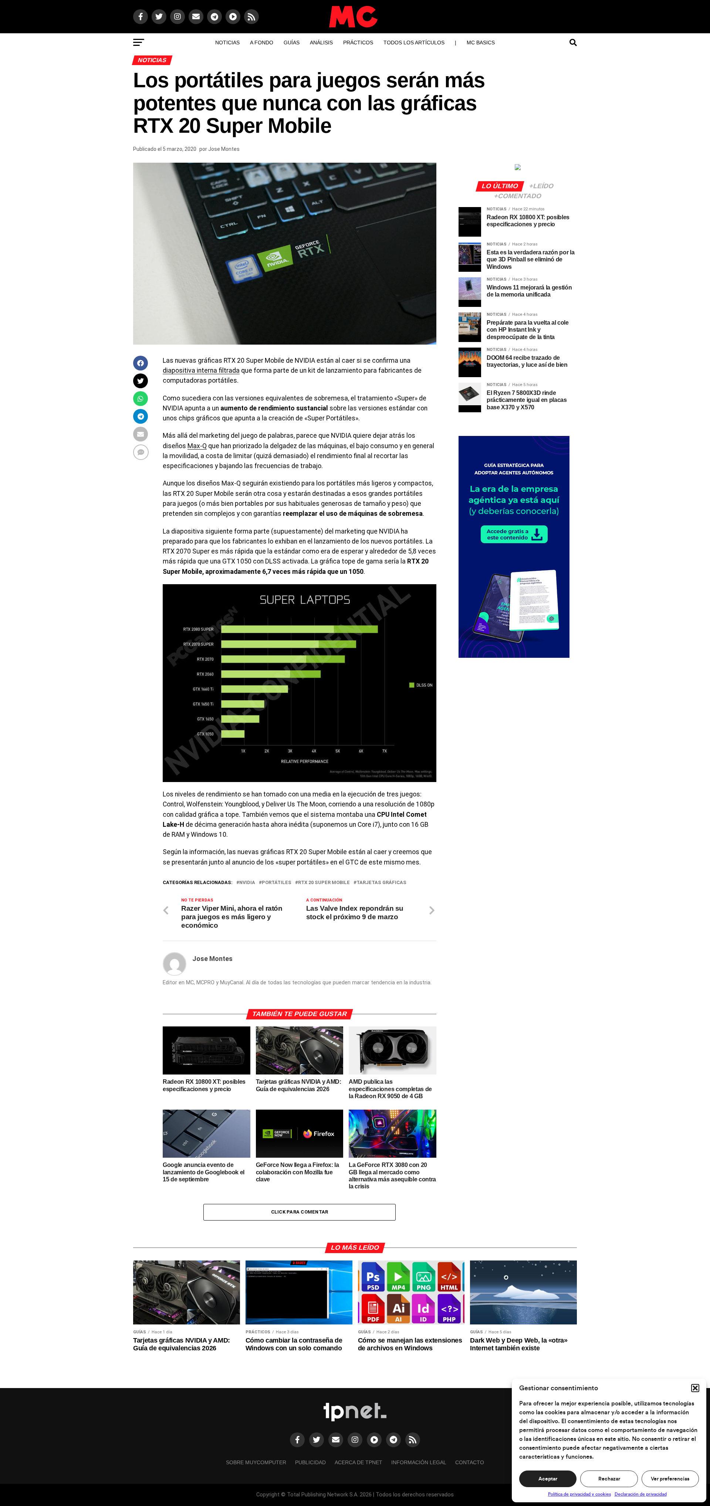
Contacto (469, 1462)
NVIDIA (247, 882)
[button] (695, 1388)
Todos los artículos (413, 42)
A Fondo (261, 42)
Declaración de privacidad (641, 1494)
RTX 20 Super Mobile (324, 882)
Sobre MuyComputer (256, 1462)
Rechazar (609, 1479)
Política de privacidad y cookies (579, 1494)
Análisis (321, 42)
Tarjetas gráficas (381, 882)
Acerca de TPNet (358, 1462)
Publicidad (310, 1462)
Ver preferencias (670, 1479)
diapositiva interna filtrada (201, 370)
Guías (292, 42)
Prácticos (358, 42)
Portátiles (276, 882)
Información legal (418, 1462)
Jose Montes (224, 149)
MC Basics (481, 42)
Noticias (227, 42)
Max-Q (197, 446)
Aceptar (547, 1479)
